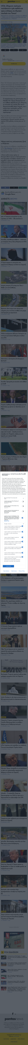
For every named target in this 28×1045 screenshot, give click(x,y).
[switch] (23, 501)
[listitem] (14, 498)
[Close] (25, 474)
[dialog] (14, 522)
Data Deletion (6, 571)
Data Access (14, 571)
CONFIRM (8, 566)
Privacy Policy (22, 571)
